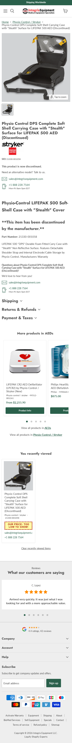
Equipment (33, 715)
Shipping (47, 715)
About (59, 715)
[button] (25, 615)
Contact (60, 720)
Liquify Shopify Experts (36, 736)
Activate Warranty (15, 715)
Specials (48, 720)
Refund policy (40, 724)
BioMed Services (12, 720)
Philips (54, 392)
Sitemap (55, 724)
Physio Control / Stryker (27, 22)
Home (5, 22)
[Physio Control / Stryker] (13, 154)
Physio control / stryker (17, 395)
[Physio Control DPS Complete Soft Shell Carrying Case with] (7, 109)
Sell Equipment (32, 720)
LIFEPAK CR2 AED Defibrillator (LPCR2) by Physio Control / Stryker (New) (24, 388)
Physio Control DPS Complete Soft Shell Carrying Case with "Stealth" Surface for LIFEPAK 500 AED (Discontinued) (16, 502)
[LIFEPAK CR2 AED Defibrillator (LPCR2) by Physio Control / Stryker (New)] (25, 361)
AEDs (48, 427)
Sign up (53, 683)
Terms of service (21, 724)
